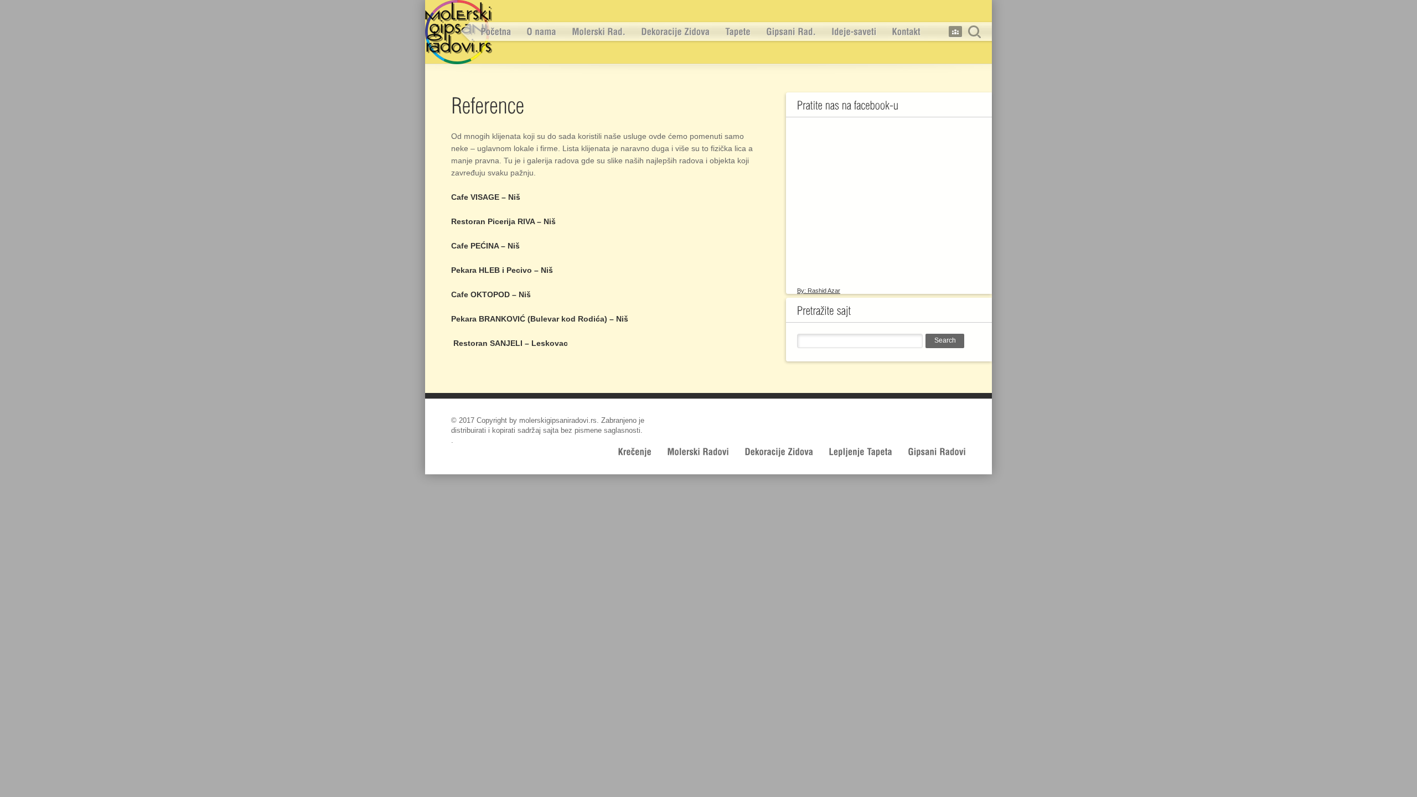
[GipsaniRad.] (791, 32)
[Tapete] (737, 32)
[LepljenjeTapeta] (860, 451)
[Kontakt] (906, 32)
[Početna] (496, 32)
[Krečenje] (634, 451)
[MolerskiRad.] (598, 32)
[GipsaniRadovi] (937, 451)
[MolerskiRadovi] (698, 451)
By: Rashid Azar (818, 290)
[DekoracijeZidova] (675, 32)
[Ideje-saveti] (854, 32)
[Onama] (541, 32)
